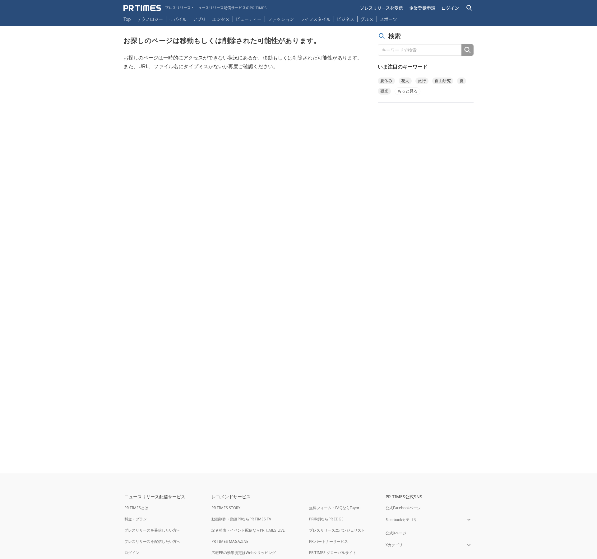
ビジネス (345, 19)
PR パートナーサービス (328, 541)
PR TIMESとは (136, 507)
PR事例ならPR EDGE (326, 519)
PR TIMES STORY (225, 507)
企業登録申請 (422, 8)
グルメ (366, 19)
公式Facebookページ (403, 507)
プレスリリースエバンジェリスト (337, 530)
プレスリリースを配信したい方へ (152, 541)
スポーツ (388, 19)
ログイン (450, 8)
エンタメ (220, 19)
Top (127, 19)
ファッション (281, 19)
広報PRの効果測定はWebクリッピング (243, 552)
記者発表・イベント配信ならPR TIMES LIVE (248, 530)
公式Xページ (396, 533)
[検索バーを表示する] (469, 8)
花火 (405, 80)
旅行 (422, 80)
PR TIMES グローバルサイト (332, 552)
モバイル (178, 19)
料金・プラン (135, 519)
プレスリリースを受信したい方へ (152, 530)
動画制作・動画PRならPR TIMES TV (241, 519)
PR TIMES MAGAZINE (229, 541)
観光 (384, 91)
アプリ (199, 19)
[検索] (467, 50)
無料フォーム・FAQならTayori (334, 507)
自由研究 (443, 80)
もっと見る (407, 91)
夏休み (386, 80)
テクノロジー (150, 19)
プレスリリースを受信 (381, 8)
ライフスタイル (315, 19)
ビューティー (248, 19)
